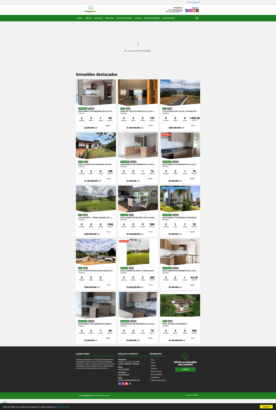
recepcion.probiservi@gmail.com (129, 380)
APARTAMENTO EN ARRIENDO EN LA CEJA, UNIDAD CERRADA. (180, 164)
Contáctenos (169, 18)
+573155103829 (174, 11)
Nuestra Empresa (152, 18)
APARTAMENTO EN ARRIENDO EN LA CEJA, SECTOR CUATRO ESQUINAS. (138, 164)
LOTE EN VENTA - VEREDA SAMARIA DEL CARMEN (96, 218)
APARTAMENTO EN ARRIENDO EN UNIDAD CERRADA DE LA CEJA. (96, 324)
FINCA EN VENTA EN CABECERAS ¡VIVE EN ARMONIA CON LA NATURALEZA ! (96, 164)
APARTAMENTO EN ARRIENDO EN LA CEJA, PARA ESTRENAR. (138, 324)
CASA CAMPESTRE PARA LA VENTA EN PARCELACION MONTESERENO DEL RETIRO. (138, 271)
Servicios (109, 18)
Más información (63, 406)
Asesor (138, 18)
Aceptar (266, 406)
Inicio (79, 18)
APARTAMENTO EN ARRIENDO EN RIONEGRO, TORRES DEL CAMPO (180, 218)
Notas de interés (124, 18)
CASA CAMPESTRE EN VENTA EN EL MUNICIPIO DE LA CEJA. (138, 218)
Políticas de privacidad (158, 380)
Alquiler (98, 18)
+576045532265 (176, 10)
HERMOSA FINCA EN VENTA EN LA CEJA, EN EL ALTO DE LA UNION (138, 111)
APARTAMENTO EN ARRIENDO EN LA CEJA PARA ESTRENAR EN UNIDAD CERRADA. (96, 111)
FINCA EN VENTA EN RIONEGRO (174, 324)
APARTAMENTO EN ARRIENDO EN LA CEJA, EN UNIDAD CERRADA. (180, 271)
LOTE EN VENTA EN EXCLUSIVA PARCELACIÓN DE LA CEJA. (96, 271)
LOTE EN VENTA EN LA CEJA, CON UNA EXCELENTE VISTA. (180, 111)
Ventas (88, 18)
